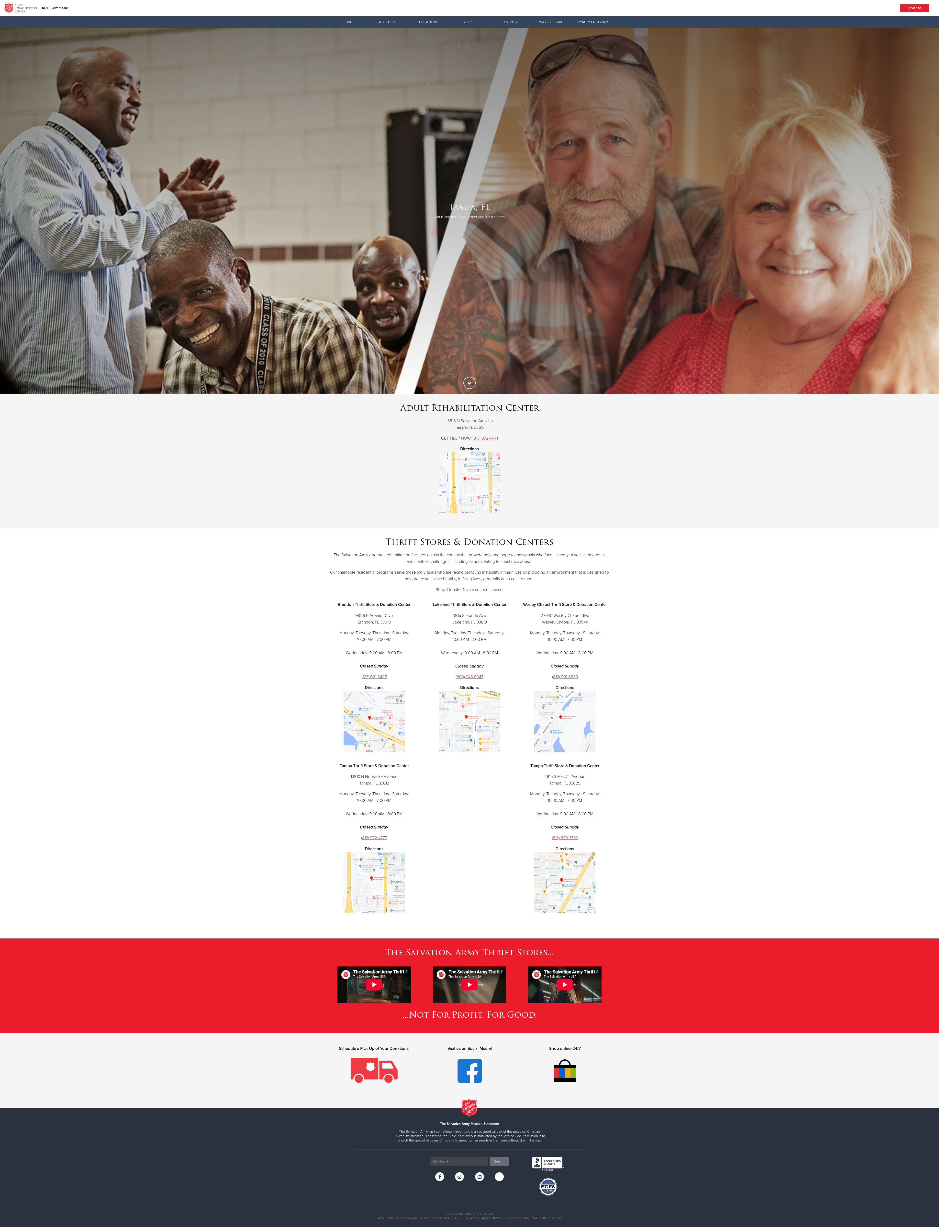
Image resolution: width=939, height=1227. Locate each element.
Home (347, 22)
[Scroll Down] (469, 383)
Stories (470, 22)
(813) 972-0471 (485, 438)
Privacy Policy (490, 1218)
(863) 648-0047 (469, 676)
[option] (469, 211)
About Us (387, 22)
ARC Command (55, 8)
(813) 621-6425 (374, 676)
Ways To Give (551, 22)
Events (510, 22)
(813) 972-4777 (374, 837)
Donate (914, 8)
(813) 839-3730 (565, 837)
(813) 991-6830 (565, 676)
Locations (428, 22)
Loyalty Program (592, 22)
